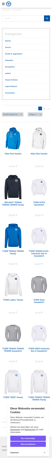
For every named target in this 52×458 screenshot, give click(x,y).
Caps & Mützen (11, 86)
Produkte (5, 10)
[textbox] (26, 18)
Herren (8, 47)
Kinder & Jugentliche (13, 54)
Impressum (15, 430)
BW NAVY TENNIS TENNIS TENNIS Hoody (13, 203)
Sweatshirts (10, 67)
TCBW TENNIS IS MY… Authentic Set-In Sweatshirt (39, 252)
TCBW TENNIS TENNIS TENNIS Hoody (39, 398)
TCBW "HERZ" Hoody (13, 397)
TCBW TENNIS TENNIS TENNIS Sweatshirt (13, 349)
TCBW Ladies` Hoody (13, 300)
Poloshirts (9, 60)
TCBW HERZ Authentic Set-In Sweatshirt (39, 349)
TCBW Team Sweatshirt (39, 301)
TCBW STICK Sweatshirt (39, 203)
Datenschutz (30, 430)
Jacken (8, 73)
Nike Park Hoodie (13, 154)
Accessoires (10, 93)
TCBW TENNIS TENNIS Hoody (13, 252)
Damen (8, 41)
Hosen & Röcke (11, 80)
